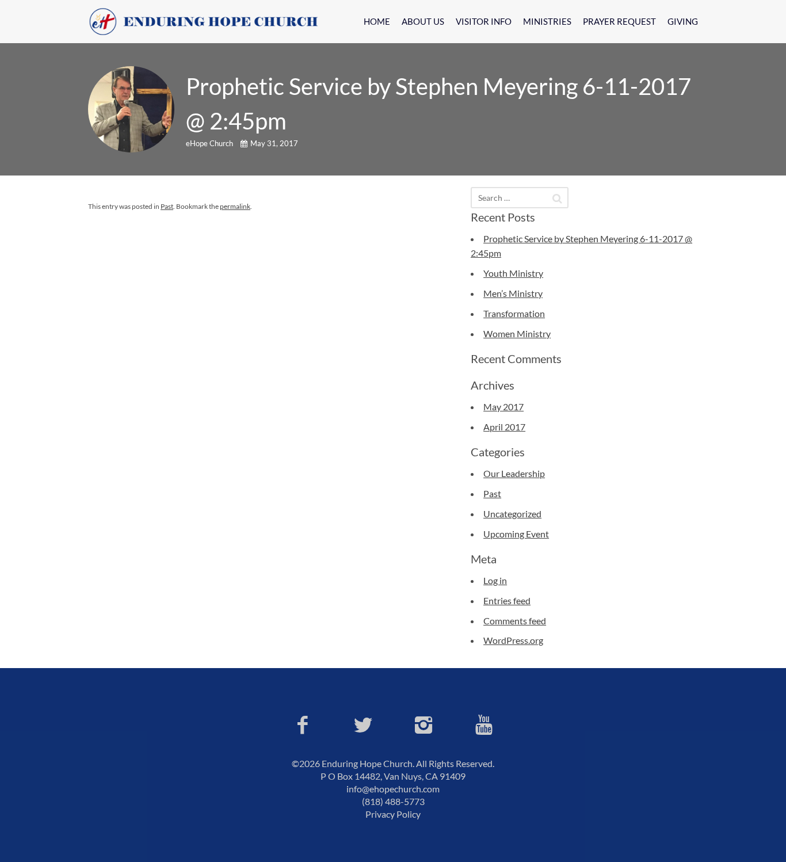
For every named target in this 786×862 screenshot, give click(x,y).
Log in (495, 580)
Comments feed (514, 620)
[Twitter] (363, 724)
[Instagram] (423, 724)
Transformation (514, 313)
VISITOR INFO (484, 21)
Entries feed (507, 600)
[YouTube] (484, 724)
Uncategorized (512, 513)
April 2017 (504, 426)
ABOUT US (423, 21)
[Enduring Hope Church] (209, 21)
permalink (235, 206)
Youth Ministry (513, 273)
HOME (377, 21)
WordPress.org (513, 640)
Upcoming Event (516, 533)
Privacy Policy (393, 813)
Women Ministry (517, 333)
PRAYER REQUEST (619, 21)
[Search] (557, 198)
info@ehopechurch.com (393, 788)
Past (167, 206)
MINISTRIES (547, 21)
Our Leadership (514, 473)
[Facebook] (302, 724)
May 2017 (503, 406)
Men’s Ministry (513, 293)
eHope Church (210, 143)
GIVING (682, 21)
